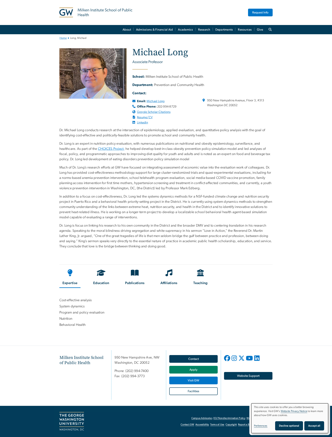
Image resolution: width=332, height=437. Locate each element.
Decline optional (289, 425)
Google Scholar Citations (153, 111)
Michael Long (156, 101)
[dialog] (289, 418)
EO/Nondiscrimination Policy (229, 418)
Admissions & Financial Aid (154, 29)
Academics (185, 29)
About (127, 29)
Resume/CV (145, 117)
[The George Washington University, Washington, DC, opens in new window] (71, 421)
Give (260, 29)
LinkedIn (142, 122)
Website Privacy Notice (294, 411)
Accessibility (202, 424)
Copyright (231, 424)
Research (204, 29)
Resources (245, 29)
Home (63, 38)
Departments (224, 29)
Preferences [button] (260, 425)
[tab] (70, 278)
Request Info (260, 12)
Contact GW (187, 424)
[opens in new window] (133, 122)
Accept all (314, 425)
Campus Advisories (201, 418)
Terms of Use (217, 424)
